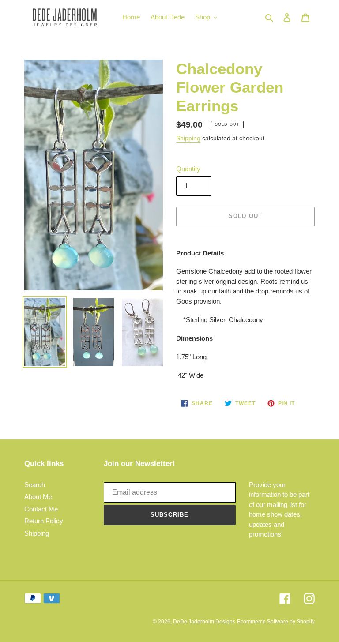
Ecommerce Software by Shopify (276, 622)
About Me (38, 496)
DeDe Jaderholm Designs (204, 622)
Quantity (188, 169)
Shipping (188, 138)
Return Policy (43, 521)
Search (34, 484)
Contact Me (41, 509)
